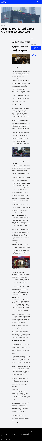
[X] (31, 431)
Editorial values (4, 434)
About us (2, 433)
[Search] (37, 2)
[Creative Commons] (36, 55)
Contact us (13, 433)
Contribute (13, 434)
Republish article (36, 48)
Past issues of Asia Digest (25, 434)
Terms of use (3, 435)
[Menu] (40, 2)
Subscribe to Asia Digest (25, 433)
